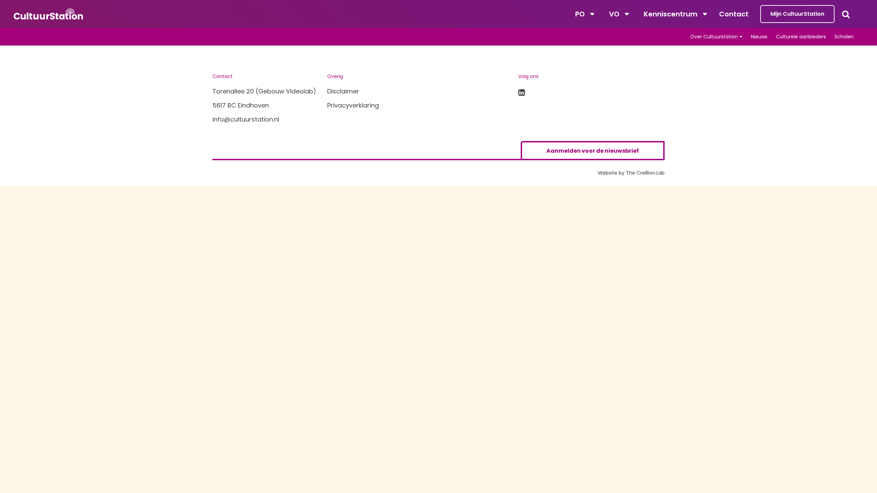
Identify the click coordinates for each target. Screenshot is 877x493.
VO (614, 14)
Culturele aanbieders (801, 36)
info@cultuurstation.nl (245, 119)
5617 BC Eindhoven (240, 105)
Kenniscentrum (670, 14)
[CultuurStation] (48, 14)
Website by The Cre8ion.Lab (631, 172)
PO (580, 14)
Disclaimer (343, 91)
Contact (734, 14)
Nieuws (759, 36)
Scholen (844, 36)
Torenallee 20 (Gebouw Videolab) (264, 91)
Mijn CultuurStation (797, 14)
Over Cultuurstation (714, 36)
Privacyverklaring (353, 105)
